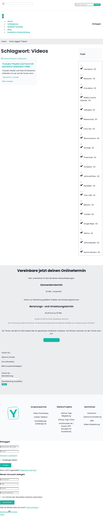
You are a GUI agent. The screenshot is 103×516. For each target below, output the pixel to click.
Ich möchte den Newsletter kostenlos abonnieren (22, 497)
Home (10, 21)
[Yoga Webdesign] (18, 4)
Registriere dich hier (28, 470)
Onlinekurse (13, 24)
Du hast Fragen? (51, 340)
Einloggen (96, 24)
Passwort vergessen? (8, 456)
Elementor (7, 77)
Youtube (15, 77)
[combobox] (11, 379)
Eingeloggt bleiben (9, 460)
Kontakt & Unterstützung (19, 32)
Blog (9, 29)
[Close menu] (3, 17)
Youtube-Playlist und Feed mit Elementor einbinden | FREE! (18, 65)
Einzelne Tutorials (15, 27)
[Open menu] (3, 15)
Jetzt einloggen (32, 507)
